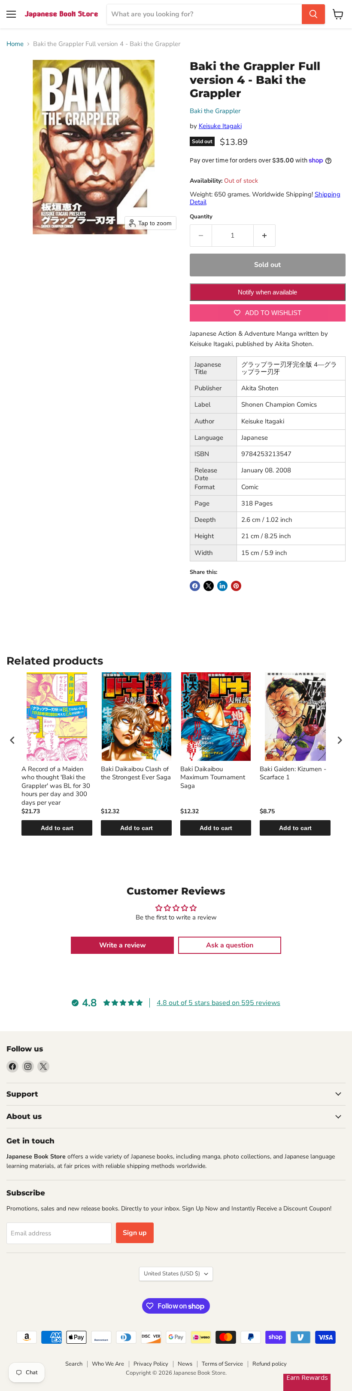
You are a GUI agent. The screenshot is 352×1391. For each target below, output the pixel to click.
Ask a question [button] (229, 945)
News (185, 1364)
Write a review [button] (122, 945)
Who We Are (108, 1364)
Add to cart (57, 827)
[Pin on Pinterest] (236, 586)
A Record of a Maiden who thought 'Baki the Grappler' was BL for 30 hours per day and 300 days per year (55, 786)
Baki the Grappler (215, 111)
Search (73, 1364)
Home (15, 44)
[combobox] (204, 14)
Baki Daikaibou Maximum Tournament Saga (212, 777)
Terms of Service (222, 1364)
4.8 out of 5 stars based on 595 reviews (218, 1003)
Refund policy (269, 1364)
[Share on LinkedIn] (222, 586)
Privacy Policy (151, 1364)
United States (172, 1274)
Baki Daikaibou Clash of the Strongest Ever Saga (136, 773)
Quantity (201, 217)
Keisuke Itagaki (220, 126)
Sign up (135, 1233)
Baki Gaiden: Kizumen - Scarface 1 (293, 773)
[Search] (313, 14)
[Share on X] (208, 586)
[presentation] (12, 740)
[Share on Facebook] (195, 586)
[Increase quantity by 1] (265, 235)
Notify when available (267, 292)
